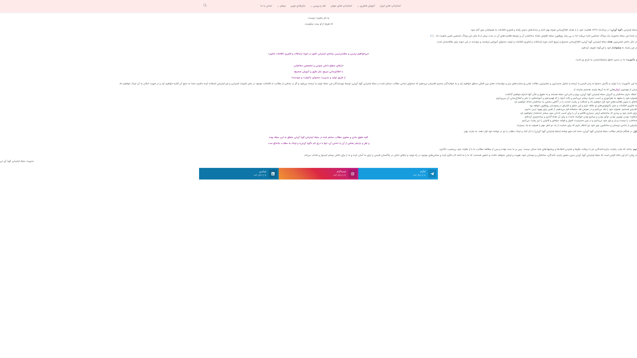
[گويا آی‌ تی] (420, 6)
